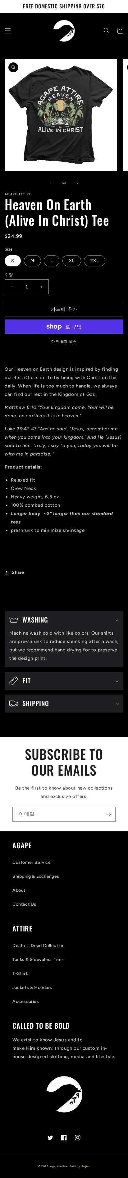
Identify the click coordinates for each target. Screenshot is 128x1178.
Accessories (25, 1001)
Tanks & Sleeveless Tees (38, 959)
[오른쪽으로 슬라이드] (78, 182)
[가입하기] (108, 814)
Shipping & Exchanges (35, 876)
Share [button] (18, 572)
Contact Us (24, 904)
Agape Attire (59, 1166)
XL (72, 260)
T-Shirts (21, 973)
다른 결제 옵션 (64, 341)
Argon (85, 1166)
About (18, 890)
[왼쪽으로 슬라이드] (50, 182)
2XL (94, 260)
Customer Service (31, 862)
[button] (8, 31)
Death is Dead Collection (38, 945)
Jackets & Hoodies (32, 987)
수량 (9, 274)
